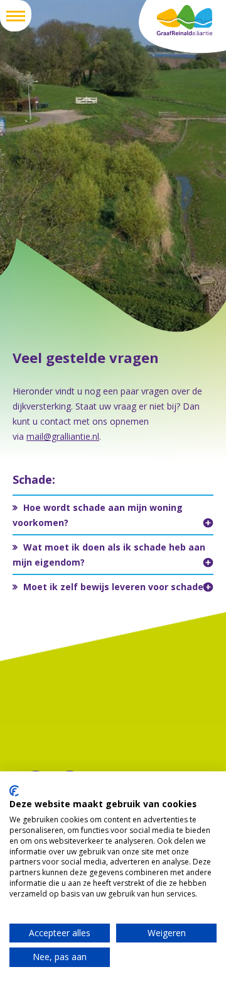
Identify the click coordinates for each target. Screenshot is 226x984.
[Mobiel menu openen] (15, 15)
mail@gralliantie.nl (62, 436)
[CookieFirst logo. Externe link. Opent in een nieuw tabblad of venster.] (14, 791)
